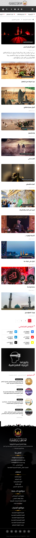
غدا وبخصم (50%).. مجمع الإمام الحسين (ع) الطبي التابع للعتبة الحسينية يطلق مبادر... (13, 392)
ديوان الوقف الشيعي (18, 498)
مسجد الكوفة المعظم (18, 525)
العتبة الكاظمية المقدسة (18, 515)
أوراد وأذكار (18, 484)
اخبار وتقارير (20, 389)
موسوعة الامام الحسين (28, 42)
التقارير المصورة (19, 379)
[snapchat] (11, 531)
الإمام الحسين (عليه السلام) (27, 77)
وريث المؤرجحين (30, 312)
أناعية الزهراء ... (30, 235)
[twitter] (18, 9)
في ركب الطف (30, 231)
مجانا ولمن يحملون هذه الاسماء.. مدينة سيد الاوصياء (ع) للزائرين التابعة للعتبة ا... (12, 402)
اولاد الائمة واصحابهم (28, 308)
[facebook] (21, 9)
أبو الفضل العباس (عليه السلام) (27, 154)
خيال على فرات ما (29, 261)
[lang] (3, 9)
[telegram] (16, 531)
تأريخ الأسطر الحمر (29, 47)
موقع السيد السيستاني (18, 496)
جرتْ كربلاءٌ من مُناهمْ (28, 81)
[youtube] (15, 9)
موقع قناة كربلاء (18, 503)
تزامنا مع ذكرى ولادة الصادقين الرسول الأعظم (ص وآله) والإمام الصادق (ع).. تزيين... (12, 382)
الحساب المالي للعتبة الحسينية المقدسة (18, 467)
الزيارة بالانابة (18, 477)
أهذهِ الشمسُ (30, 184)
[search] (6, 9)
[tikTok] (7, 531)
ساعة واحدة (31, 287)
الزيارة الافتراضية (18, 482)
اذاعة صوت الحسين (18, 486)
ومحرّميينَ (31, 133)
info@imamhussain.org (18, 457)
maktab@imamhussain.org (18, 460)
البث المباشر (18, 479)
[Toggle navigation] (32, 9)
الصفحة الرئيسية (27, 19)
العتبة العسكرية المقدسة (18, 520)
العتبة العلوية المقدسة (18, 513)
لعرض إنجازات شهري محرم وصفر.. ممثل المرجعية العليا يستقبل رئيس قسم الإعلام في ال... (12, 413)
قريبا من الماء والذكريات (27, 210)
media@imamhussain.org (18, 462)
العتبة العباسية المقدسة (18, 522)
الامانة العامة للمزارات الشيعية (18, 501)
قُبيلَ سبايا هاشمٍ (29, 107)
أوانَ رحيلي (31, 158)
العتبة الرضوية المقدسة (18, 517)
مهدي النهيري (16, 19)
